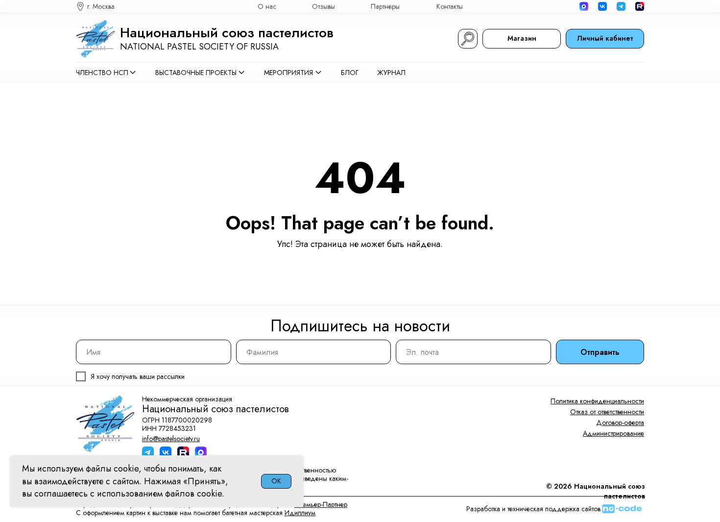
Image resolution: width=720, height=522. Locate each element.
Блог (350, 72)
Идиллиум (300, 513)
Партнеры (385, 6)
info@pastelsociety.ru (171, 439)
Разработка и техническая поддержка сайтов (533, 509)
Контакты (449, 6)
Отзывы (323, 6)
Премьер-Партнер (320, 504)
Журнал (391, 72)
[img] (639, 6)
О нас (267, 6)
